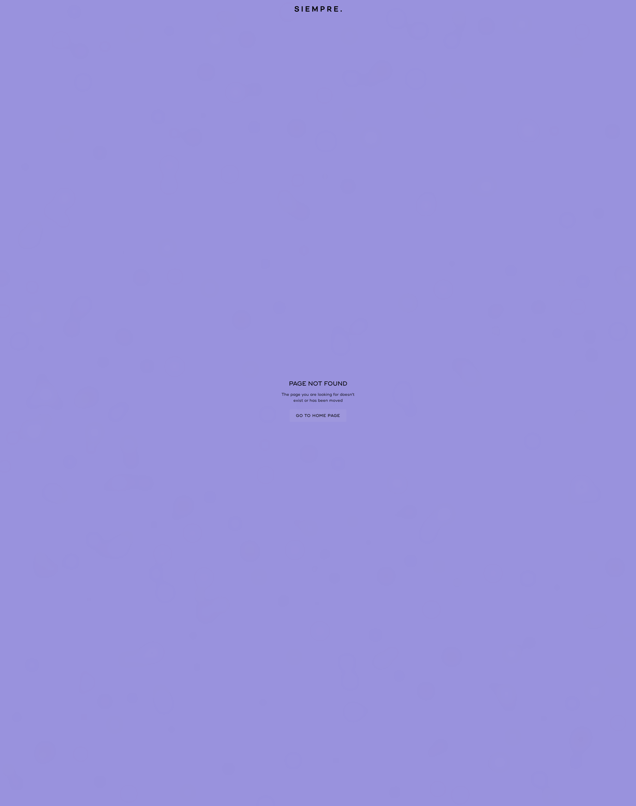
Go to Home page (318, 415)
